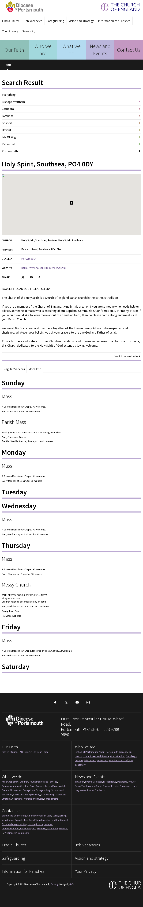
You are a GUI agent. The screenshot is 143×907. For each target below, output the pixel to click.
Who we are (43, 50)
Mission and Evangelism (22, 790)
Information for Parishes (114, 21)
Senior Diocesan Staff (40, 815)
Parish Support (28, 828)
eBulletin (79, 781)
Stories (13, 751)
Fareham (7, 116)
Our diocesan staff (118, 760)
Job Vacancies (33, 21)
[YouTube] (77, 702)
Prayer (5, 751)
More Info (34, 369)
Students (100, 790)
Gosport (7, 123)
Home (7, 65)
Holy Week (80, 790)
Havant (6, 130)
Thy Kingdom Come (91, 786)
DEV (72, 884)
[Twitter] (66, 702)
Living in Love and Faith (36, 751)
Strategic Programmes (40, 824)
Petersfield (9, 144)
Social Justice (20, 794)
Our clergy (131, 756)
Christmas (125, 786)
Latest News (109, 781)
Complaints (23, 832)
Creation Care (27, 786)
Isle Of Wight (10, 137)
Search (26, 31)
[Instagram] (88, 702)
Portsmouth (10, 151)
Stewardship (48, 794)
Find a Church (11, 21)
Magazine (122, 781)
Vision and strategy (81, 21)
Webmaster (11, 832)
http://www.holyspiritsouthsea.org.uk (43, 267)
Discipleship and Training (48, 786)
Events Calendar (93, 781)
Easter (90, 790)
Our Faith (14, 49)
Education (52, 828)
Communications (10, 786)
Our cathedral (117, 756)
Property (41, 828)
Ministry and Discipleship (14, 820)
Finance (63, 828)
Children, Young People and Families (38, 781)
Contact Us (128, 49)
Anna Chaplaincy (10, 781)
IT (2, 832)
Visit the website (126, 356)
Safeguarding (55, 21)
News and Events (100, 50)
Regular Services (14, 369)
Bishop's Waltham (13, 101)
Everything (9, 94)
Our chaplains (82, 760)
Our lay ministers (99, 760)
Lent (134, 786)
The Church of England (118, 7)
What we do (71, 50)
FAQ (21, 751)
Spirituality (34, 794)
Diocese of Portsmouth (23, 7)
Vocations (17, 798)
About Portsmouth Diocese (113, 751)
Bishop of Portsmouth (86, 751)
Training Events (110, 786)
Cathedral (8, 108)
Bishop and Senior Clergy (15, 815)
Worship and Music (33, 798)
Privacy (54, 884)
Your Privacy (10, 31)
